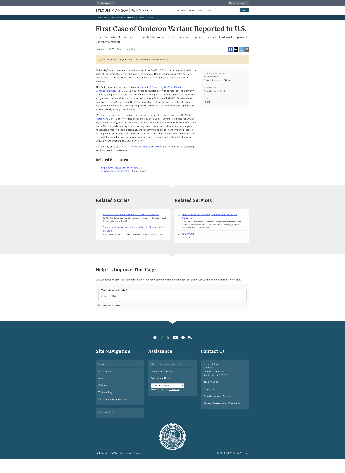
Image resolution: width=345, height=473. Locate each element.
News (209, 10)
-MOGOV (112, 10)
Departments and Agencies (123, 17)
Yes (106, 296)
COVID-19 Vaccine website (136, 146)
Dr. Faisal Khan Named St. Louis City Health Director (131, 214)
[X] (168, 337)
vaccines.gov (160, 146)
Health (142, 17)
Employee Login (106, 412)
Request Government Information (221, 403)
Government (196, 10)
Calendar (103, 385)
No (114, 296)
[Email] (246, 49)
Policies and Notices (161, 378)
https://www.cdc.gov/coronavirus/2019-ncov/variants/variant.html (122, 169)
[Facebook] (155, 337)
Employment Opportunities (112, 399)
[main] (172, 168)
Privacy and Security (161, 371)
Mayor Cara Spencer (142, 10)
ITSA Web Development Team (125, 453)
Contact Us (209, 389)
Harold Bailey (210, 76)
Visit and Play (105, 392)
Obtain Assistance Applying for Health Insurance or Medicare (209, 216)
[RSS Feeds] (190, 337)
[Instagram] (161, 337)
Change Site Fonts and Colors (166, 364)
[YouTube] (175, 337)
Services (181, 10)
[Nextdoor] (183, 337)
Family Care (188, 233)
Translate (174, 389)
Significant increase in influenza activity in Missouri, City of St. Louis (134, 229)
